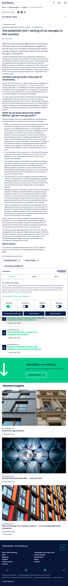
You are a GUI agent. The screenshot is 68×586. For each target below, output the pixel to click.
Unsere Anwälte (39, 555)
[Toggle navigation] (65, 3)
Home (4, 7)
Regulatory (26, 296)
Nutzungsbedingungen (42, 577)
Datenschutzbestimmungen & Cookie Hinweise (34, 575)
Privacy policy (17, 296)
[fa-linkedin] (24, 570)
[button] (54, 2)
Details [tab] (34, 276)
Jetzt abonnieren (34, 370)
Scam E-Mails (57, 577)
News (4, 555)
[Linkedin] (18, 12)
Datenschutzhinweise (9, 575)
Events (36, 559)
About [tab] (56, 276)
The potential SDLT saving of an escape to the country (22, 333)
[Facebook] (21, 12)
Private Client (30, 260)
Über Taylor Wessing (9, 553)
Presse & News (7, 562)
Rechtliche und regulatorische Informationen (17, 577)
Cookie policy (6, 296)
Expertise (5, 557)
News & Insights (14, 7)
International (38, 557)
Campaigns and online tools (44, 553)
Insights (25, 7)
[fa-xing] (62, 570)
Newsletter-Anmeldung (14, 546)
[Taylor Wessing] (7, 3)
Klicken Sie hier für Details (34, 413)
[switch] (25, 306)
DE (59, 3)
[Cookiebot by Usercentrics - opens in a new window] (58, 271)
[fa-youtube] (43, 570)
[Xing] (25, 12)
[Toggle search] (54, 2)
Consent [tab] (11, 276)
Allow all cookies (55, 313)
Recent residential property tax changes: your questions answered (24, 347)
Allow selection (34, 313)
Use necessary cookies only (12, 313)
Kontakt (37, 562)
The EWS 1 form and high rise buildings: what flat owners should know (25, 318)
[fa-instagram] (5, 570)
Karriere (5, 564)
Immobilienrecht (10, 260)
